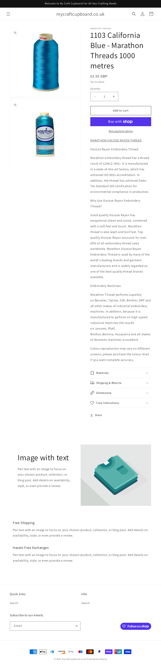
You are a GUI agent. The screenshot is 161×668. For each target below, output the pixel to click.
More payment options (121, 131)
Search (14, 603)
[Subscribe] (76, 626)
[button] (8, 14)
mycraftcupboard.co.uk (74, 659)
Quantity (95, 88)
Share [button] (98, 415)
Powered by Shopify (97, 659)
